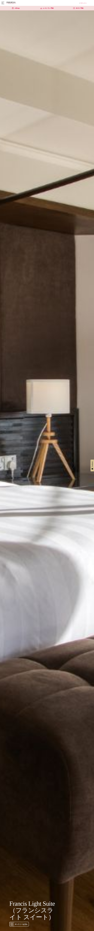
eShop (17, 8)
